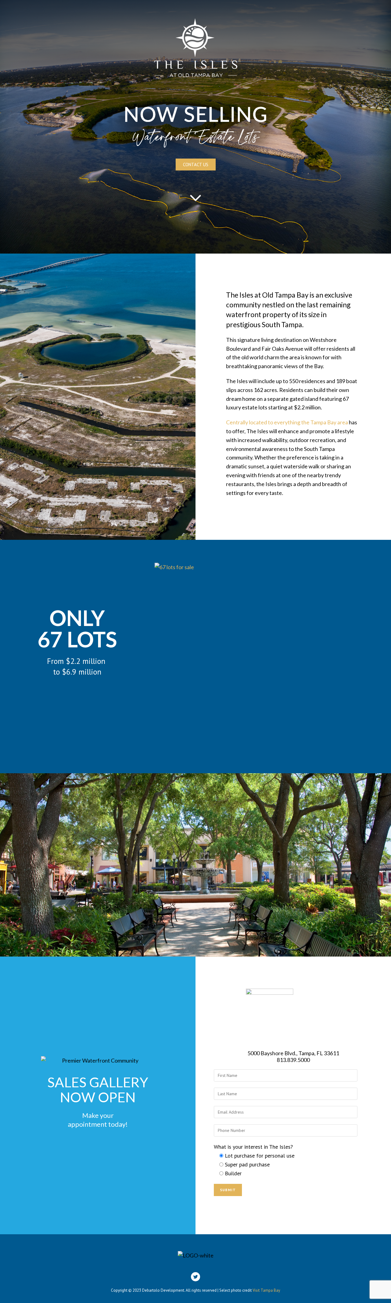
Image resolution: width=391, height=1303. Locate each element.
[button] (196, 164)
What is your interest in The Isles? (253, 1146)
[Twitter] (195, 1276)
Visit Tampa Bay (266, 1290)
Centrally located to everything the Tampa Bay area (287, 422)
